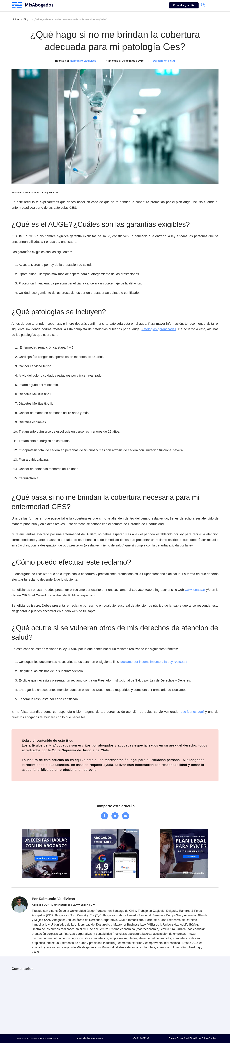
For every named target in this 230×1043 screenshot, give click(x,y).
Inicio (16, 19)
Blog (26, 19)
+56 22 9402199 (141, 1038)
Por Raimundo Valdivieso (53, 899)
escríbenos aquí (192, 711)
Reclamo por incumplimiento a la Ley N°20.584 (153, 662)
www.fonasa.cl (195, 590)
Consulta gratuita (183, 5)
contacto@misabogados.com (89, 1038)
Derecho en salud (164, 60)
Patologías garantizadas (158, 329)
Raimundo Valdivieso (83, 60)
